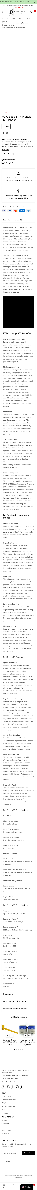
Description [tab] (7, 220)
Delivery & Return (10, 163)
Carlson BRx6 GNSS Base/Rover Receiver (27, 1041)
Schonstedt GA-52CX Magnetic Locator (9, 1041)
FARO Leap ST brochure (14, 1001)
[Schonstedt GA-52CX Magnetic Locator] (10, 1030)
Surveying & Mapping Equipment (18, 23)
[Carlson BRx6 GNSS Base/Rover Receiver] (27, 1030)
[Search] (31, 12)
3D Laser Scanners (8, 25)
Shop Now (18, 7)
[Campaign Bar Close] (35, 2)
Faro (7, 113)
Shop (8, 19)
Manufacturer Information (15, 1008)
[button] (7, 1035)
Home (4, 19)
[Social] (3, 1087)
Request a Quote (10, 159)
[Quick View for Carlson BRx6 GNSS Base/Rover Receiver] (29, 1035)
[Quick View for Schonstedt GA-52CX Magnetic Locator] (11, 1035)
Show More (5, 149)
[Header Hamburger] (3, 12)
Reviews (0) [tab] (17, 220)
